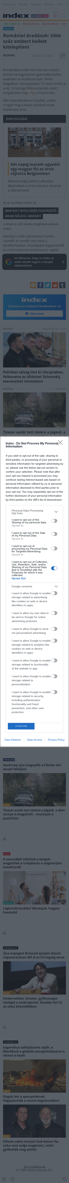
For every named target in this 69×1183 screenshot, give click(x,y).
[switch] (54, 521)
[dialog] (34, 591)
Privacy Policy (56, 739)
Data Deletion (13, 739)
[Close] (61, 443)
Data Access (34, 739)
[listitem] (34, 512)
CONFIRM (21, 726)
